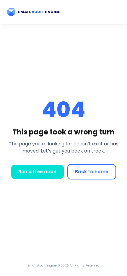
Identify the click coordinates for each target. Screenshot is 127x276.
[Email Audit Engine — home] (33, 12)
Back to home (91, 171)
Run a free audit (37, 171)
